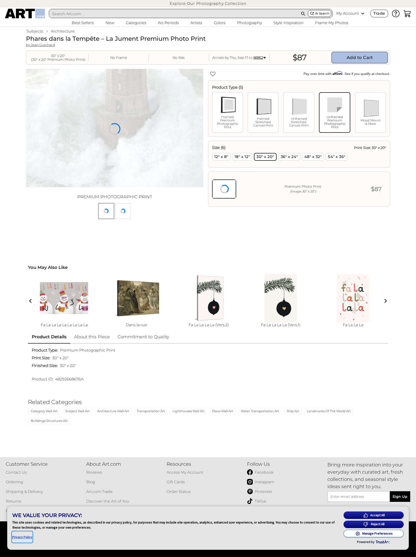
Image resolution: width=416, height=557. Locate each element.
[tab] (227, 112)
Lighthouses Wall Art (188, 411)
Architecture (63, 31)
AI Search (322, 13)
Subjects (34, 31)
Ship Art (293, 411)
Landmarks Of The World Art (329, 411)
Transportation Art (151, 411)
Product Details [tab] (49, 336)
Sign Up (400, 496)
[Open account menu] (363, 13)
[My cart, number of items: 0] (407, 13)
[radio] (221, 157)
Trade (379, 13)
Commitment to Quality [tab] (143, 336)
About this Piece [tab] (92, 336)
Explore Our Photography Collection (208, 3)
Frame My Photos (331, 22)
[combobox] (174, 13)
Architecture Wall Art (113, 411)
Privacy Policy (22, 537)
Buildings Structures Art (49, 421)
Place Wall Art (222, 411)
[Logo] (25, 13)
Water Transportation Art (260, 411)
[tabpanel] (299, 173)
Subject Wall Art (77, 411)
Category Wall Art (44, 411)
